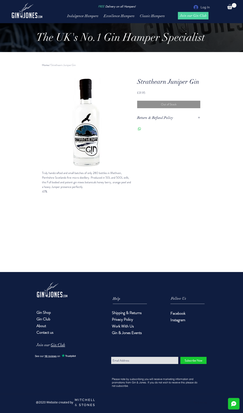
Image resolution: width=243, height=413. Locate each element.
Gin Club (58, 344)
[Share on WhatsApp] (139, 129)
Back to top (200, 402)
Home (45, 65)
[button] (231, 6)
